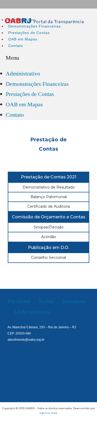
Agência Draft (48, 413)
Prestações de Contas (29, 33)
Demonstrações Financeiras (34, 26)
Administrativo (23, 73)
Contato (15, 46)
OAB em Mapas (22, 39)
